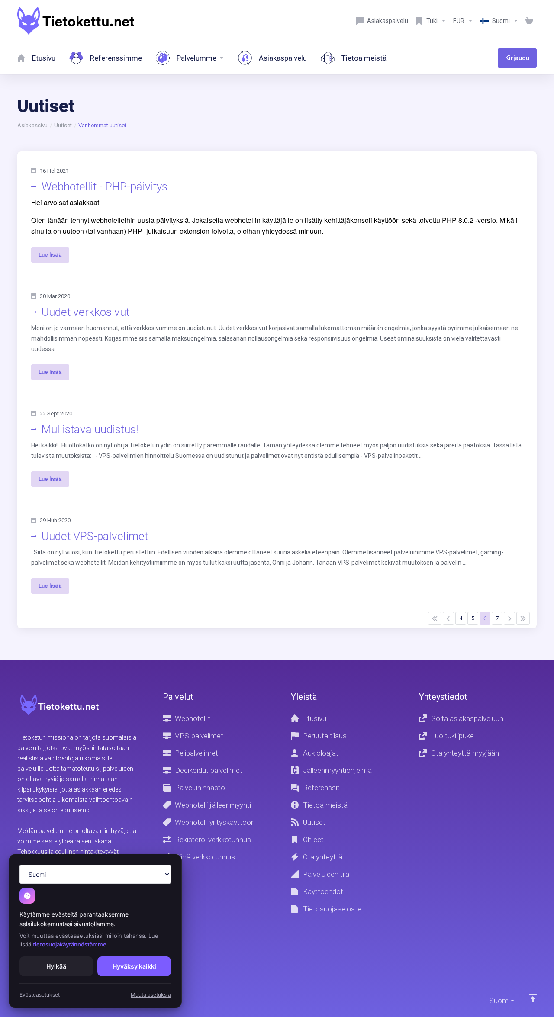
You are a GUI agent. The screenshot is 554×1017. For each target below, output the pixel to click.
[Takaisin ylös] (533, 998)
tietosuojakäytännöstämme (69, 944)
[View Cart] (529, 21)
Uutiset (63, 125)
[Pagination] (434, 618)
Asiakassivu (32, 125)
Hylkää (56, 966)
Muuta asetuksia (151, 994)
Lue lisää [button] (50, 254)
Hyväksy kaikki (134, 966)
